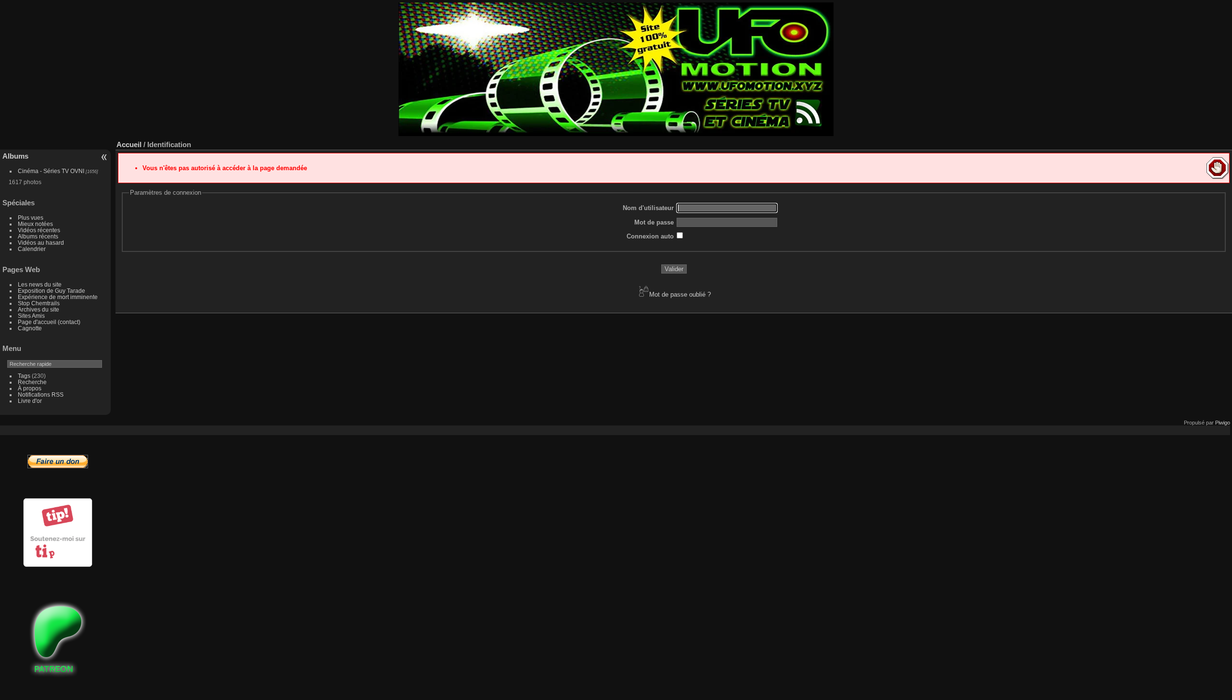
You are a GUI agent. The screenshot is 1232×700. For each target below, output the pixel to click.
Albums (15, 156)
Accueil (128, 144)
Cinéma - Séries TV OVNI (51, 171)
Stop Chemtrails (39, 303)
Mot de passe (654, 222)
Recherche (32, 382)
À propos (29, 388)
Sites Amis (31, 315)
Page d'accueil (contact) (49, 322)
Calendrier (32, 249)
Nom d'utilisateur (648, 208)
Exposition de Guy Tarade (51, 291)
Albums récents (38, 236)
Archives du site (38, 309)
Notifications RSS (41, 394)
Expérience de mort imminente (58, 297)
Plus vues (30, 217)
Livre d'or (30, 401)
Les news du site (40, 284)
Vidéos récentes (39, 230)
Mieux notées (35, 224)
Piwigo (1222, 422)
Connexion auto (650, 236)
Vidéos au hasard (41, 242)
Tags (24, 376)
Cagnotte (30, 328)
